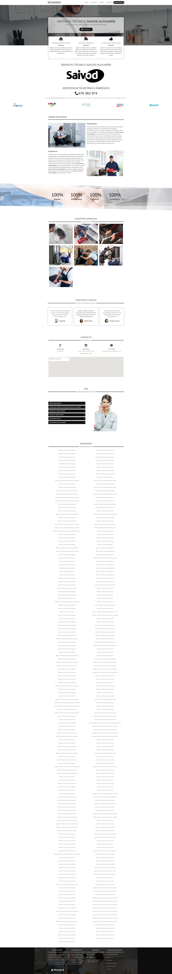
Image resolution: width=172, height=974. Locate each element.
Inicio (86, 2)
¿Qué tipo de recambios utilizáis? (57, 411)
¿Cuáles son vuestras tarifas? (56, 414)
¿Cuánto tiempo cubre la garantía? (57, 422)
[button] (104, 2)
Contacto (109, 2)
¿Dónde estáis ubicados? (55, 403)
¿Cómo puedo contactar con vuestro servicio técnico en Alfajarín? (65, 407)
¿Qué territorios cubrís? (55, 418)
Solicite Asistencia (118, 2)
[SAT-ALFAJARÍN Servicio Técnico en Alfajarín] (54, 2)
